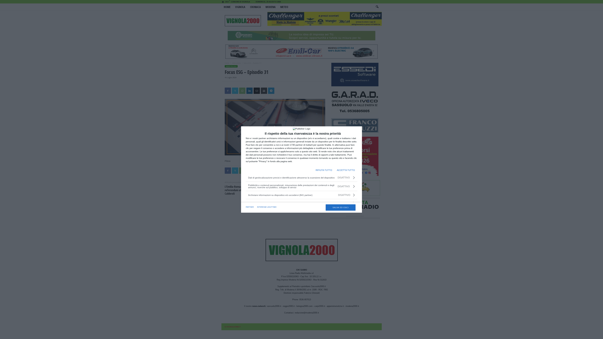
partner (250, 207)
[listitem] (301, 195)
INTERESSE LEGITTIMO (267, 207)
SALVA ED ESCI (341, 207)
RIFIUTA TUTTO (324, 170)
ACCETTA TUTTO (346, 170)
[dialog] (301, 169)
